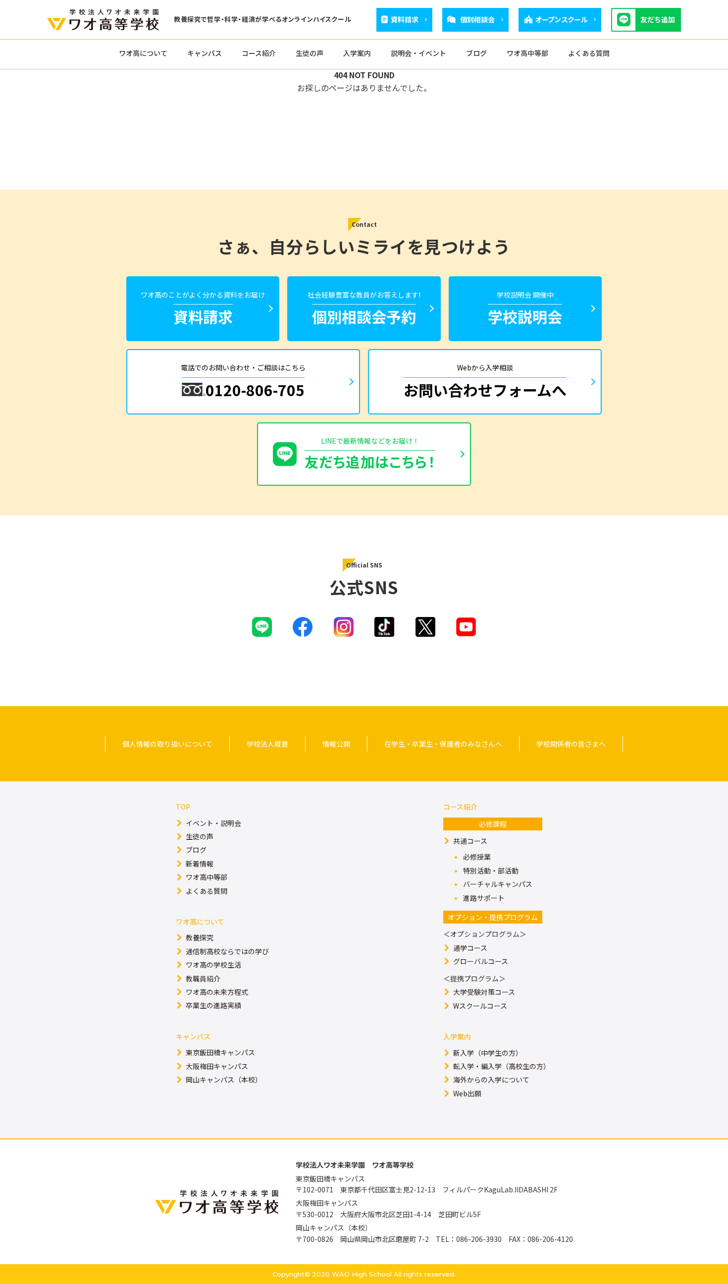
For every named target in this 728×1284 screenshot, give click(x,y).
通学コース (470, 948)
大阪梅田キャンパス (217, 1066)
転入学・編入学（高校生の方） (501, 1066)
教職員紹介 (203, 978)
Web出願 (467, 1093)
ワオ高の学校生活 (213, 965)
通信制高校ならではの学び (227, 951)
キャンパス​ (193, 1036)
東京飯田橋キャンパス (220, 1052)
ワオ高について (200, 921)
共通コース (470, 841)
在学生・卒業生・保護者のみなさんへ (443, 744)
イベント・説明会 (213, 823)
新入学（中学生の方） (487, 1053)
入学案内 (457, 1036)
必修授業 (477, 857)
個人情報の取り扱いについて (167, 744)
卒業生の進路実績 (213, 1005)
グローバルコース (480, 961)
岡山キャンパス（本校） (224, 1079)
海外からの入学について (491, 1079)
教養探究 (199, 937)
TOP (183, 807)
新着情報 (199, 864)
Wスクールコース (480, 1006)
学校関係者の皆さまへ (571, 744)
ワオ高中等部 (206, 877)
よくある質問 (206, 891)
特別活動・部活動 (491, 870)
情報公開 (336, 744)
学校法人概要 (267, 744)
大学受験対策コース (484, 992)
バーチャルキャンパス (497, 884)
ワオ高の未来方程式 (217, 992)
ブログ (196, 850)
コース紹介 (460, 807)
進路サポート (484, 898)
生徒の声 (199, 836)
